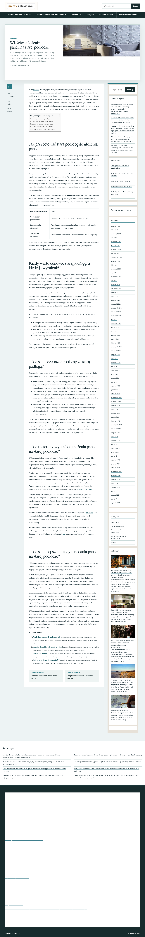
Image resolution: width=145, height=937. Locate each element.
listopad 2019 (115, 394)
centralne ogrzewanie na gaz (99, 805)
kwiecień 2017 (115, 495)
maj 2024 (114, 273)
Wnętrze (90, 15)
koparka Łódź (57, 821)
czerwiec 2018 (115, 440)
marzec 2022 (115, 327)
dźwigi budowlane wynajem (23, 811)
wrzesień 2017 (115, 475)
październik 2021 (116, 347)
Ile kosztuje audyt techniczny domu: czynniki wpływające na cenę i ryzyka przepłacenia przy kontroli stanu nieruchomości (106, 777)
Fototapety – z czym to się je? (121, 680)
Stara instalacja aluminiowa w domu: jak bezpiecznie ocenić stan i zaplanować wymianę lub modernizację (123, 644)
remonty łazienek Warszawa (87, 830)
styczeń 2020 (115, 386)
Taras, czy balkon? (40, 653)
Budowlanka (77, 15)
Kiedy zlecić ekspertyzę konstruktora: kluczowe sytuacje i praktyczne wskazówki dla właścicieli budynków (106, 770)
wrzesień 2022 (116, 312)
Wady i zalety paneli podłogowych (46, 637)
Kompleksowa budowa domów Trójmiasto (28, 820)
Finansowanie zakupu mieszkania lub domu (122, 175)
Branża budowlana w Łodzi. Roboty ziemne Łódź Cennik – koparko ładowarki (36, 920)
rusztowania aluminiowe (119, 830)
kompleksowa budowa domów (115, 815)
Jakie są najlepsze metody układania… (43, 129)
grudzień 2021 (115, 339)
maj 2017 (114, 491)
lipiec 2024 (114, 265)
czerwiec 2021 (115, 362)
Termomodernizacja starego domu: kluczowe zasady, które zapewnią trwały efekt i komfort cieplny (122, 120)
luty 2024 (114, 280)
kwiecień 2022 (116, 323)
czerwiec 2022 (116, 316)
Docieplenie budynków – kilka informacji (21, 870)
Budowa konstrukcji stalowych (39, 806)
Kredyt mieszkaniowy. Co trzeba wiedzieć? (80, 675)
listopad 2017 (115, 468)
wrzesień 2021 (116, 351)
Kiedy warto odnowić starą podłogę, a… (44, 121)
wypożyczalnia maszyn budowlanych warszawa (27, 839)
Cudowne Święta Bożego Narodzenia (20, 893)
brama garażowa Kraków (110, 801)
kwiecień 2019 (115, 417)
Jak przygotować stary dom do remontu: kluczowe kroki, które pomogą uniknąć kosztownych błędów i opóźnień (121, 574)
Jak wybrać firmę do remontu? (45, 660)
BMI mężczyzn (87, 801)
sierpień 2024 (115, 261)
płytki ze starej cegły (47, 830)
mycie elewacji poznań (56, 825)
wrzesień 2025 (116, 249)
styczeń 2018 (115, 460)
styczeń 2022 (115, 335)
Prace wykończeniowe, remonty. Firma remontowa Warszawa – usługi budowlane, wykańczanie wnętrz (46, 908)
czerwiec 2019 (115, 413)
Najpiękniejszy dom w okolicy (17, 877)
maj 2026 (114, 238)
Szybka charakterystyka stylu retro (47, 647)
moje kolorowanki (39, 826)
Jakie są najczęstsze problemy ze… (42, 124)
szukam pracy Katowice (63, 835)
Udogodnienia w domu (14, 905)
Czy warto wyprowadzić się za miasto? (20, 897)
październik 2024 (116, 257)
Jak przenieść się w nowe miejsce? (19, 881)
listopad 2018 (115, 421)
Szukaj (135, 6)
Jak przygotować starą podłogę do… (42, 119)
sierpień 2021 (115, 355)
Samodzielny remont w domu (120, 181)
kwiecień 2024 (116, 277)
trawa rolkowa (81, 836)
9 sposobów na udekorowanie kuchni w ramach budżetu (121, 611)
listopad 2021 (115, 343)
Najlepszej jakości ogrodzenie (17, 885)
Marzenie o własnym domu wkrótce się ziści (45, 675)
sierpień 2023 (115, 292)
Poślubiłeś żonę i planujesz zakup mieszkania (122, 193)
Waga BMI (123, 835)
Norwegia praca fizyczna (77, 826)
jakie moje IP (67, 816)
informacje (57, 816)
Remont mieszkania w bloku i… (20, 15)
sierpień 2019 (115, 405)
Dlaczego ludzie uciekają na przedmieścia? (120, 167)
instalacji (89, 512)
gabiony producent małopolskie (106, 810)
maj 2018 (114, 444)
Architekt (8, 866)
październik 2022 (116, 308)
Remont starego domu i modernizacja (52, 15)
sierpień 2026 (115, 226)
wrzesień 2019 (116, 401)
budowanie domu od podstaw (71, 806)
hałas (64, 534)
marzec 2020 (115, 378)
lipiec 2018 (114, 436)
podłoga (36, 89)
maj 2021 (114, 366)
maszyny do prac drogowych (103, 821)
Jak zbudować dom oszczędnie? (18, 874)
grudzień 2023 (116, 288)
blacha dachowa (65, 801)
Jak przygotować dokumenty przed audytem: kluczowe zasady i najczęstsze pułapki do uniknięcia (122, 139)
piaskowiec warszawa (121, 825)
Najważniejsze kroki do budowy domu (20, 850)
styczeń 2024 (115, 284)
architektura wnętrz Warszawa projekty (29, 801)
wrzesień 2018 (116, 429)
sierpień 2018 (115, 433)
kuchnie (89, 489)
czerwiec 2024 (116, 269)
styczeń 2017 (115, 503)
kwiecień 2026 (116, 241)
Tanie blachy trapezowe (14, 916)
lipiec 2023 (114, 296)
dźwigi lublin (42, 811)
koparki (64, 821)
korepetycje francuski (80, 820)
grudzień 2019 (115, 390)
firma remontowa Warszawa (68, 811)
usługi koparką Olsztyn (101, 835)
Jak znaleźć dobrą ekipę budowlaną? (19, 889)
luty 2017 (114, 499)
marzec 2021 (115, 374)
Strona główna (134, 933)
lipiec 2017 (114, 483)
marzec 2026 (115, 245)
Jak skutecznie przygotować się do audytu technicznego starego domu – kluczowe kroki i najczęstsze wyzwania (33, 777)
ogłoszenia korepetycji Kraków (97, 826)
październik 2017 (116, 471)
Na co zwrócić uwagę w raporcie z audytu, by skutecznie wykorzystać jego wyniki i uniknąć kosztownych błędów (34, 763)
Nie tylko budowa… (106, 15)
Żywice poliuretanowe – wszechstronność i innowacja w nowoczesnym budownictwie (39, 924)
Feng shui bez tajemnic (14, 862)
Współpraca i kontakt (128, 15)
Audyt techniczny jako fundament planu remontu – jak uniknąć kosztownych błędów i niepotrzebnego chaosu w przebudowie (122, 109)
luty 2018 (114, 456)
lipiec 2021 (114, 358)
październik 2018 (116, 425)
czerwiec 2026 (116, 234)
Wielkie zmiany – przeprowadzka (121, 186)
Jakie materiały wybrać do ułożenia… (43, 126)
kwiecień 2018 (115, 448)
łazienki (80, 489)
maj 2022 (114, 319)
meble (8, 825)
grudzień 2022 (116, 304)
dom (7, 810)
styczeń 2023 (115, 300)
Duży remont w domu (13, 854)
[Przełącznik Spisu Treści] (56, 116)
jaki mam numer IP (86, 815)
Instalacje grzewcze (12, 912)
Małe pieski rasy (126, 820)
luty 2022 (114, 331)
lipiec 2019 (114, 409)
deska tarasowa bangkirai (127, 806)
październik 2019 (116, 397)
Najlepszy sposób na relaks (16, 901)
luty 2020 (114, 382)
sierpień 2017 (115, 479)
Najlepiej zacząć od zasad (119, 710)
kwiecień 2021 (115, 370)
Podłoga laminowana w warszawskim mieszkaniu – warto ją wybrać (32, 858)
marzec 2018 (115, 452)
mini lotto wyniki (22, 825)
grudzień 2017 (115, 464)
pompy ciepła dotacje (18, 830)
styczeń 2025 (115, 253)
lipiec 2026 (114, 230)
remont (66, 830)
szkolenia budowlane (38, 835)
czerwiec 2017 (115, 487)
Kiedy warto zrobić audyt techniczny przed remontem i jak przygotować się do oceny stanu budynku (34, 770)
